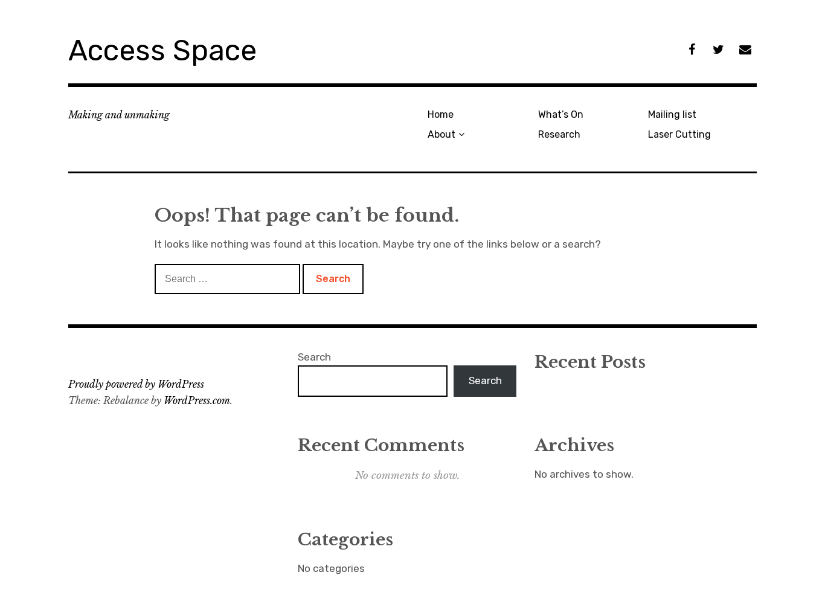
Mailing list (672, 114)
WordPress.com (197, 400)
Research (559, 134)
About (441, 134)
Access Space (162, 50)
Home (441, 114)
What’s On (560, 114)
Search (314, 357)
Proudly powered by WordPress (136, 384)
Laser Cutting (679, 134)
